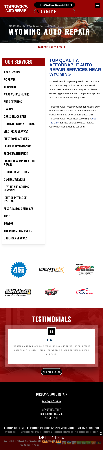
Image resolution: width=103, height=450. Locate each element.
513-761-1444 (49, 11)
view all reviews (51, 371)
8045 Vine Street (31, 26)
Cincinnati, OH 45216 (49, 26)
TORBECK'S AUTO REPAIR (51, 47)
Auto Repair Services (51, 401)
